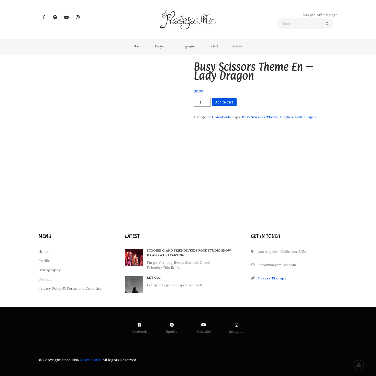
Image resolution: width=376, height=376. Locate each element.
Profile (160, 47)
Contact (237, 47)
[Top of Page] (361, 365)
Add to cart (224, 102)
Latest (213, 47)
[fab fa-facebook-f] (44, 17)
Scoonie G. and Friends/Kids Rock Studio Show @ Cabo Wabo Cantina (189, 252)
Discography (187, 47)
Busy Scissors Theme (260, 117)
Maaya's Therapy (271, 278)
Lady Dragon (306, 117)
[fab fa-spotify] (55, 17)
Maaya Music (91, 360)
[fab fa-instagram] (77, 17)
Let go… (154, 277)
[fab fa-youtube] (66, 17)
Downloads (221, 117)
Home (137, 47)
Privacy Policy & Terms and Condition (70, 288)
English (286, 117)
